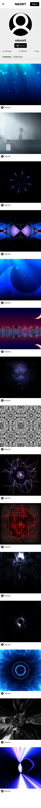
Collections (18, 56)
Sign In (34, 4)
